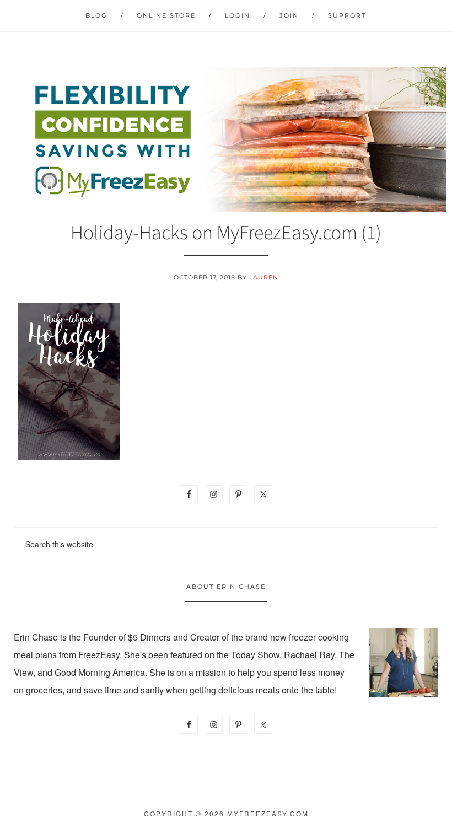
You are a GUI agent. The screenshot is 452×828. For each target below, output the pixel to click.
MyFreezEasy (226, 139)
